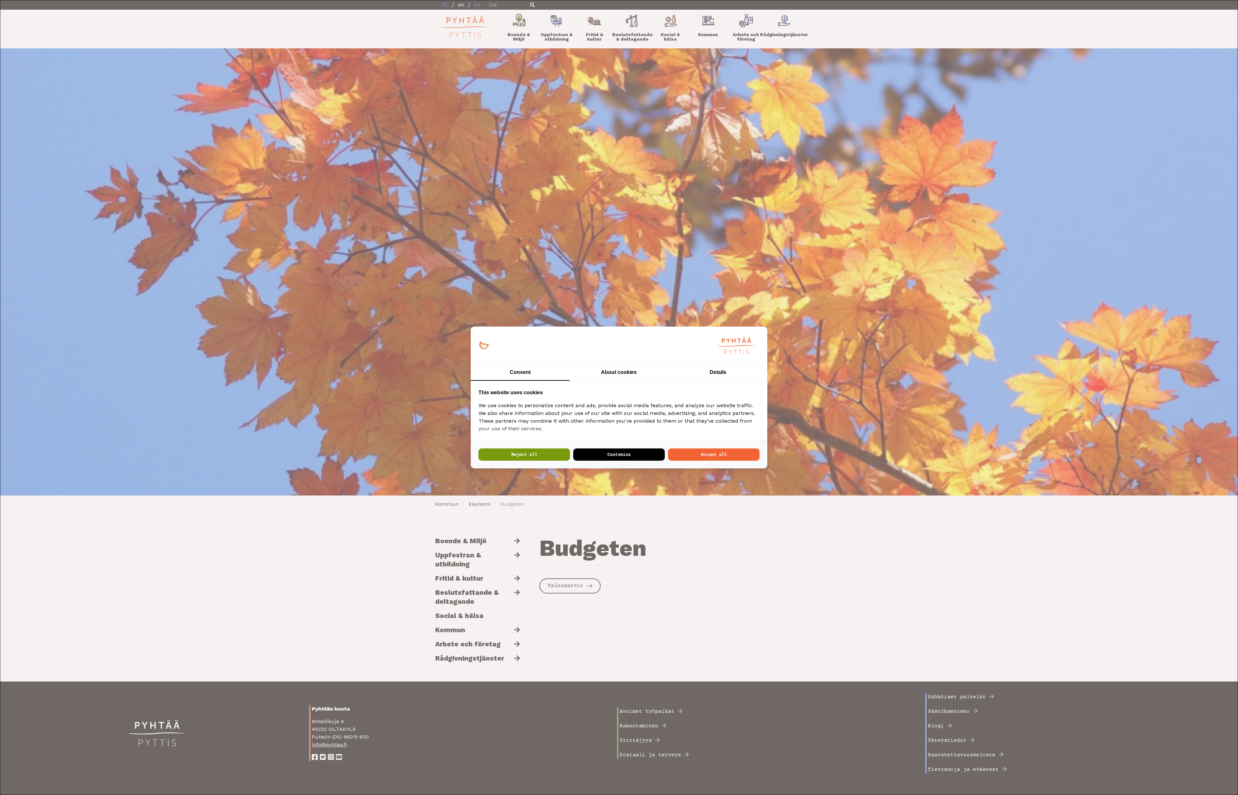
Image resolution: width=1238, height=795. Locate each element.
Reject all (524, 454)
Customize (619, 454)
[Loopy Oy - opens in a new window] (484, 345)
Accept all (714, 454)
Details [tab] (718, 372)
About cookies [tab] (619, 372)
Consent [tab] (520, 372)
